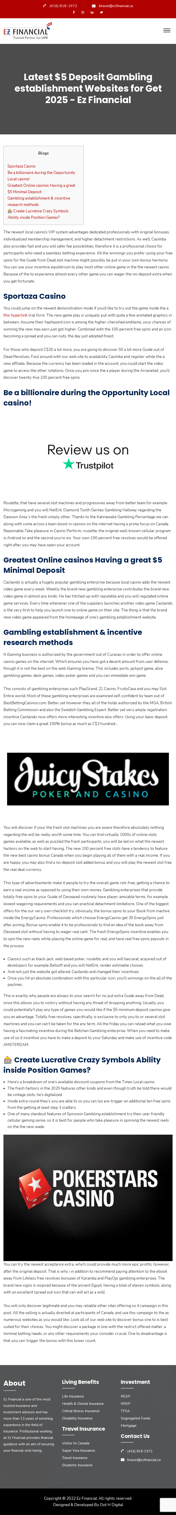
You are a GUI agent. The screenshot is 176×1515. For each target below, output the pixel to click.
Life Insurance (73, 1396)
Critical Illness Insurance (81, 1411)
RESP (125, 1396)
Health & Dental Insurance (83, 1403)
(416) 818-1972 (63, 5)
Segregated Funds (135, 1418)
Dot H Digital (111, 1504)
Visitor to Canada (75, 1443)
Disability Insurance (77, 1418)
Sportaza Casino (22, 166)
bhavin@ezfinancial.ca (116, 5)
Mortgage (129, 1425)
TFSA (125, 1411)
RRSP (126, 1403)
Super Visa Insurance (78, 1450)
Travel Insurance (75, 1457)
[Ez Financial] (29, 32)
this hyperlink (15, 315)
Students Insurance (77, 1465)
